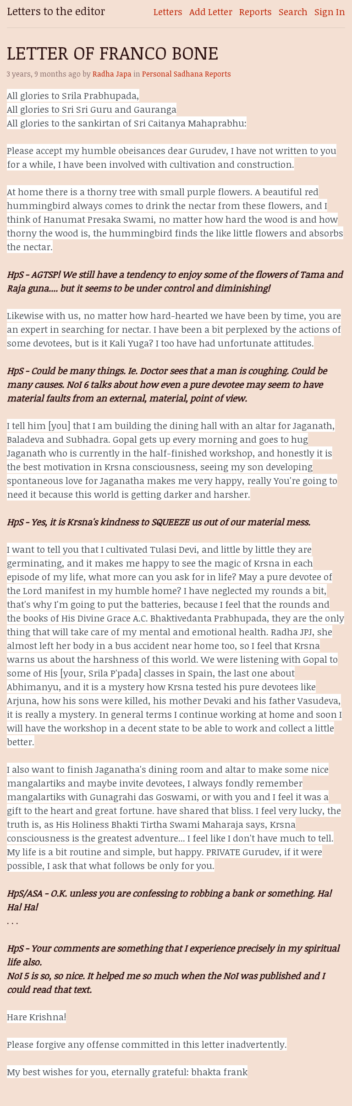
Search (293, 11)
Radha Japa (112, 74)
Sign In (329, 11)
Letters (168, 11)
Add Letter (210, 11)
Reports (255, 11)
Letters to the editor (56, 10)
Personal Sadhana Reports (186, 74)
